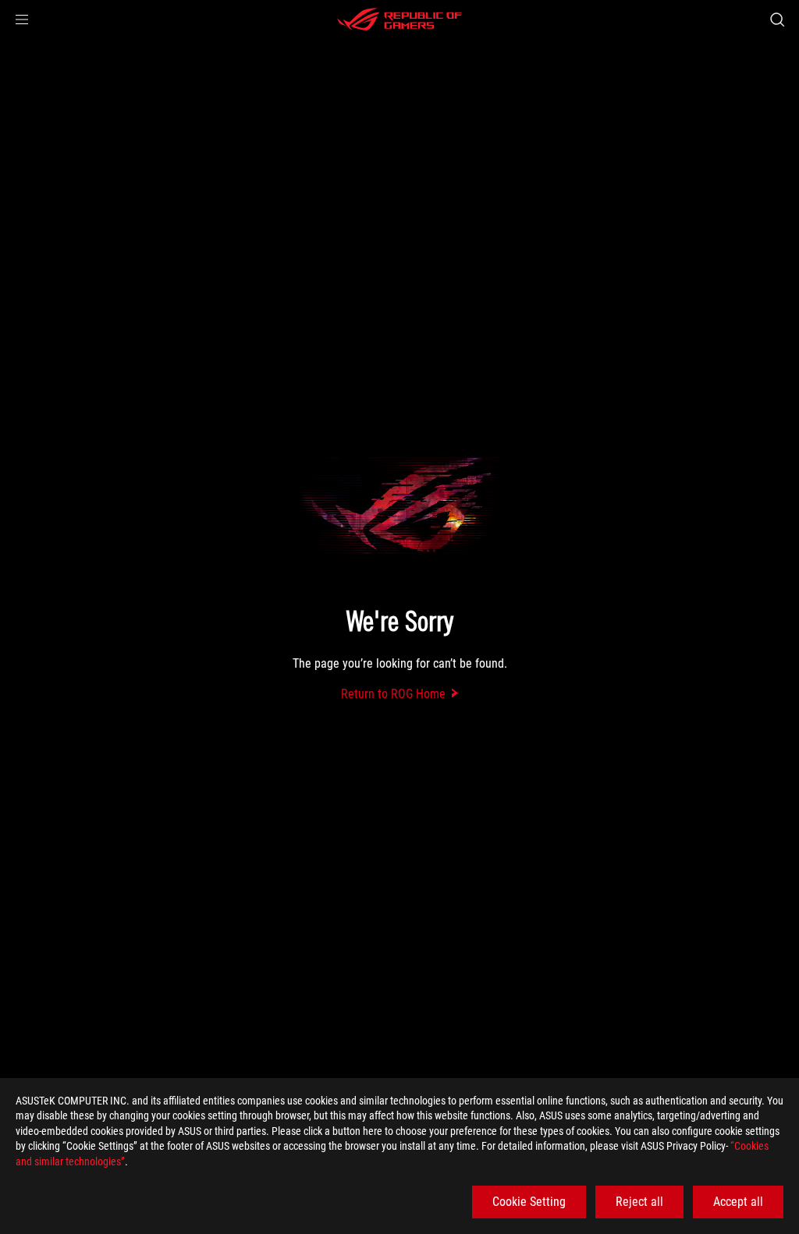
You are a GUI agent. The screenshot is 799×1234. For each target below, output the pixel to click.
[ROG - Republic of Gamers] (399, 19)
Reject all (639, 1201)
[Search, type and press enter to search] (777, 19)
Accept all (738, 1201)
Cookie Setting (529, 1201)
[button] (21, 19)
